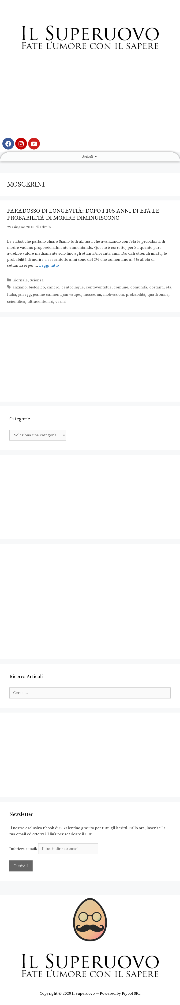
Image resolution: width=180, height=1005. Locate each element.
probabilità (135, 294)
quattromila (158, 294)
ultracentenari (40, 301)
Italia (11, 294)
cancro (53, 287)
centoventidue (99, 287)
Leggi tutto (49, 265)
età (168, 287)
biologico (37, 287)
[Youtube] (34, 144)
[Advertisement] (90, 98)
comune (121, 287)
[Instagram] (21, 144)
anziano (19, 287)
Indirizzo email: (23, 848)
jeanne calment (47, 294)
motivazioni (113, 294)
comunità (138, 287)
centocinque (72, 287)
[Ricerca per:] (90, 692)
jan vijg (24, 294)
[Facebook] (8, 144)
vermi (60, 301)
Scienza (37, 280)
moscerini (92, 294)
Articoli (87, 157)
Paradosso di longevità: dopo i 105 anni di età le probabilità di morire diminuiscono (83, 214)
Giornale (20, 280)
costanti (156, 287)
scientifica (16, 301)
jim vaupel (72, 294)
